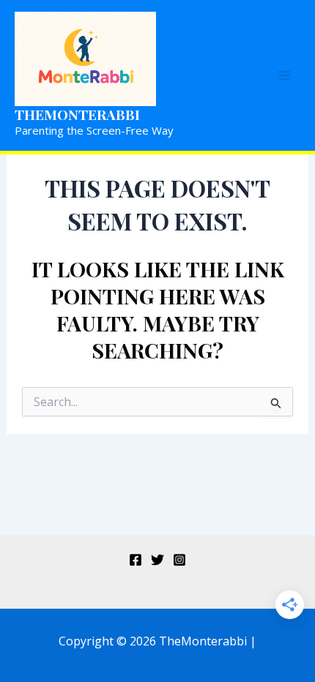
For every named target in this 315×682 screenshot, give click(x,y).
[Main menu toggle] (284, 75)
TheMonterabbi (77, 114)
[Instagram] (179, 559)
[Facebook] (135, 559)
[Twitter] (157, 559)
